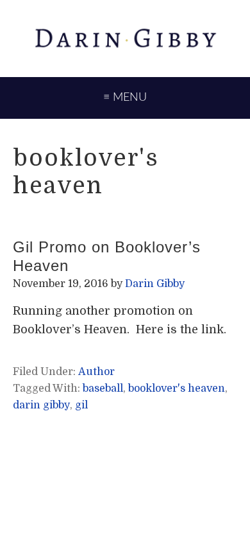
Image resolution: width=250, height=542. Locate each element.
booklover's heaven (176, 388)
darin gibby (41, 405)
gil (81, 405)
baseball (103, 388)
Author (96, 372)
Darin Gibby (125, 38)
